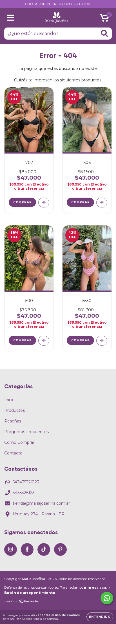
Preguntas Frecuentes (26, 431)
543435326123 (26, 481)
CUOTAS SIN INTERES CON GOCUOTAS (58, 4)
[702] (43, 202)
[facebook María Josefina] (27, 549)
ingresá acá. (95, 587)
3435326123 (24, 492)
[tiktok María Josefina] (43, 549)
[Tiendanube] (21, 602)
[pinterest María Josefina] (60, 549)
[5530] (101, 341)
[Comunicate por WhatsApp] (107, 598)
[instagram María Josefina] (10, 549)
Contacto (13, 453)
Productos (14, 410)
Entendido (100, 617)
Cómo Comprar (19, 442)
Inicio (9, 399)
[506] (101, 202)
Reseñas (12, 421)
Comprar (22, 202)
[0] (104, 19)
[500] (43, 341)
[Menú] (10, 18)
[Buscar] (104, 33)
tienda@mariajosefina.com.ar (41, 503)
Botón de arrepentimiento (29, 593)
